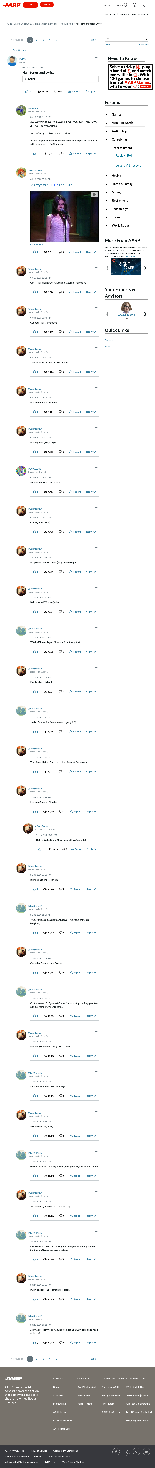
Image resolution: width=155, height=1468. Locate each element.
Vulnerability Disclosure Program (22, 1462)
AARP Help (119, 131)
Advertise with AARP (113, 1378)
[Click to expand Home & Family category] (108, 184)
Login (120, 4)
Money (116, 192)
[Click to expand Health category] (108, 175)
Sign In (108, 346)
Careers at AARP (110, 1386)
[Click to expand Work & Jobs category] (108, 225)
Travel (116, 217)
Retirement (120, 200)
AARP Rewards (122, 123)
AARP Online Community (19, 23)
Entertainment (122, 147)
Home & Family (122, 184)
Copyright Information (58, 1456)
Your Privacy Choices (73, 1462)
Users (107, 44)
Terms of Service (38, 1450)
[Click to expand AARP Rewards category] (108, 123)
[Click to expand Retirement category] (108, 200)
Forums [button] (141, 14)
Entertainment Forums (46, 23)
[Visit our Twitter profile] (126, 1452)
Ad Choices (50, 1462)
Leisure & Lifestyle (128, 165)
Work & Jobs (120, 225)
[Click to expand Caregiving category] (108, 139)
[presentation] (107, 266)
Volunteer (58, 1395)
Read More (35, 244)
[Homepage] (12, 5)
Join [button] (30, 4)
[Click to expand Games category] (108, 114)
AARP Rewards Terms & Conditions (23, 1456)
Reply (89, 91)
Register (106, 4)
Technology (120, 209)
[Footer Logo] (23, 1378)
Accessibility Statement (65, 1450)
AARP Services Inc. (111, 1411)
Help (134, 4)
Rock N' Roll (67, 23)
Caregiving (119, 139)
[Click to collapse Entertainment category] (108, 148)
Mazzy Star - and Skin (51, 185)
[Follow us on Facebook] (116, 1452)
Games (116, 114)
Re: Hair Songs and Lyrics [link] (89, 23)
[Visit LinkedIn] (146, 1452)
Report (76, 91)
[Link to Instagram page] (136, 1452)
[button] (143, 5)
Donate (57, 1386)
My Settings (111, 14)
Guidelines (124, 14)
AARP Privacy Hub (14, 1450)
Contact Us (83, 1378)
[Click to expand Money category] (108, 192)
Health (116, 175)
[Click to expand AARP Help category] (108, 131)
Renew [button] (47, 4)
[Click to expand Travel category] (108, 217)
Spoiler (31, 79)
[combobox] (126, 38)
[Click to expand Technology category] (108, 209)
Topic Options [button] (19, 50)
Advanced (144, 44)
